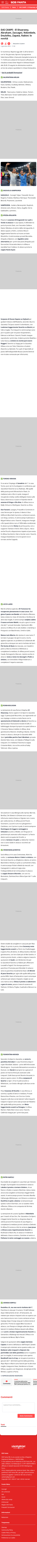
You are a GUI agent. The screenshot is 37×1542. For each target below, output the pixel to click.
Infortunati (5, 1502)
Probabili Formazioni (8, 1507)
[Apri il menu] (3, 2)
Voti (3, 1494)
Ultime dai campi (7, 1499)
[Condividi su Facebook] (5, 43)
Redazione (5, 1517)
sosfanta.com (9, 1461)
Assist (3, 1497)
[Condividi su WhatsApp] (2, 43)
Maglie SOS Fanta (7, 1505)
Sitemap (4, 1527)
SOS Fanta (5, 7)
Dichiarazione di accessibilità (11, 1535)
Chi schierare (6, 1492)
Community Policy (7, 1530)
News (14, 7)
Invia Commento (26, 1416)
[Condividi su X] (9, 43)
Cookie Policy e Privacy (9, 1532)
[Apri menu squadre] (6, 2)
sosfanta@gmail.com (8, 1477)
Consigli (4, 1489)
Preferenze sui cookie (8, 1538)
